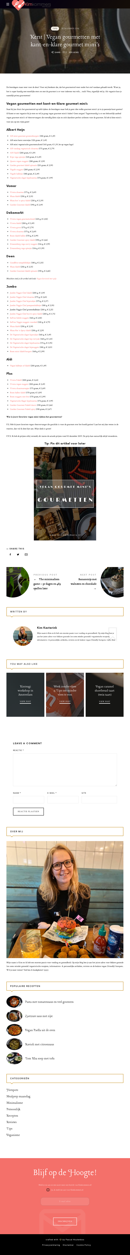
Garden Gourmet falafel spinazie (23, 271)
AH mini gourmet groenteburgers (24, 136)
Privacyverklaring (51, 1245)
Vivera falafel (15, 223)
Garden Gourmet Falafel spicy (22, 409)
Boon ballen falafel (17, 392)
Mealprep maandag (18, 1096)
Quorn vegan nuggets (19, 161)
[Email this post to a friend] (26, 554)
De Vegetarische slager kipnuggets (24, 347)
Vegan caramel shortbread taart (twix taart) (104, 691)
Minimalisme (14, 1103)
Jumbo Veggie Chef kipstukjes (23, 301)
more (46, 969)
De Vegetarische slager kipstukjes (24, 334)
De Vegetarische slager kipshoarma (25, 343)
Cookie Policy (84, 1245)
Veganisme (13, 1135)
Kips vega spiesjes (17, 157)
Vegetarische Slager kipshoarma (23, 401)
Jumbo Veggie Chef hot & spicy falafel (26, 313)
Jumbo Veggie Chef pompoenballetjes (25, 305)
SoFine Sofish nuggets (19, 318)
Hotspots (12, 1090)
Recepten (12, 1116)
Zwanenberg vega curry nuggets (23, 244)
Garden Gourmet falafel (20, 204)
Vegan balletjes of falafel (20, 365)
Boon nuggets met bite (19, 396)
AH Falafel (14, 152)
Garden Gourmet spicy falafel (22, 240)
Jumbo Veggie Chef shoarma (22, 297)
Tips (55, 28)
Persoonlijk (13, 1109)
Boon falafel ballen (17, 235)
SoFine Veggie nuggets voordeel (23, 322)
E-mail (52, 793)
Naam (17, 793)
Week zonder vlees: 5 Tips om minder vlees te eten (65, 691)
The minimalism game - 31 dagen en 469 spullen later (35, 582)
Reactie (18, 750)
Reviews (11, 1122)
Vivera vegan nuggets (19, 384)
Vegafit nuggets (16, 169)
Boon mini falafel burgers (21, 351)
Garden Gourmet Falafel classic (23, 405)
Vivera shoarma (17, 192)
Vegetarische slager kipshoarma (23, 177)
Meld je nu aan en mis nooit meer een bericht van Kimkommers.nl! (65, 1185)
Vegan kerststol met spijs (46, 278)
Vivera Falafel (16, 380)
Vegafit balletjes (17, 173)
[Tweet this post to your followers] (18, 554)
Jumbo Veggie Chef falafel (21, 292)
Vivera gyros (15, 227)
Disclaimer (68, 1245)
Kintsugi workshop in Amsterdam (25, 691)
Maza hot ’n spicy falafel (20, 200)
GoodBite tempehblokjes (20, 262)
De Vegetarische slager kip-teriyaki (25, 339)
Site (84, 793)
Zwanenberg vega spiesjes (21, 248)
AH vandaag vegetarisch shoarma (24, 148)
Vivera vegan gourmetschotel (22, 219)
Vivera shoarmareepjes (19, 388)
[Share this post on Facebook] (10, 554)
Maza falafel (15, 196)
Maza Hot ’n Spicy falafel (20, 330)
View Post (25, 701)
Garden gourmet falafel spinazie (23, 165)
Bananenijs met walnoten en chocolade (94, 582)
